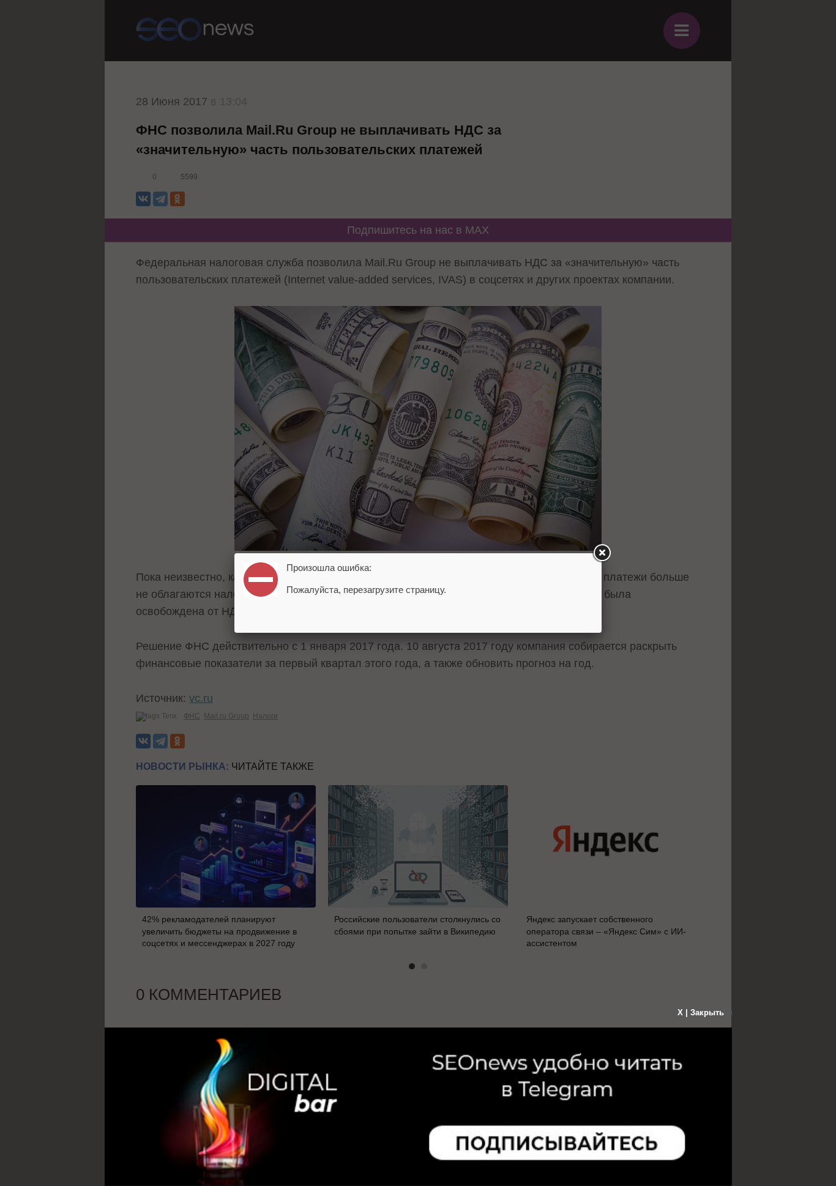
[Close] (602, 553)
